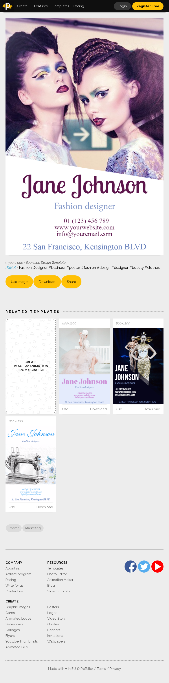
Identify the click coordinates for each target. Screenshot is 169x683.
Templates (55, 568)
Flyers (10, 636)
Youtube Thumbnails (22, 641)
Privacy (115, 669)
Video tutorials (58, 591)
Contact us (14, 591)
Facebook (131, 566)
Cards (10, 613)
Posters (53, 607)
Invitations (55, 636)
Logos (52, 613)
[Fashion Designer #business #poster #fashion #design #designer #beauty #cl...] (84, 366)
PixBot (11, 267)
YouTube (157, 566)
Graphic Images (18, 607)
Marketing (33, 528)
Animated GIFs (17, 647)
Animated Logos (18, 619)
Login (122, 6)
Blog (51, 586)
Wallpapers (56, 641)
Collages (13, 630)
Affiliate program (18, 574)
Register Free (147, 6)
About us (13, 568)
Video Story (56, 619)
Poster (14, 528)
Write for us (14, 586)
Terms (101, 669)
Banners (53, 630)
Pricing (11, 580)
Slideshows (14, 624)
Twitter (144, 566)
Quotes (53, 624)
